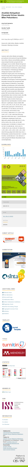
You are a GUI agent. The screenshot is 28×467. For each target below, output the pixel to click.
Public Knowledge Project (10, 448)
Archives (8, 7)
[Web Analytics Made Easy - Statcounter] (4, 365)
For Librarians (5, 424)
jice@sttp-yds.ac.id (12, 442)
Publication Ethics (9, 299)
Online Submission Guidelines (12, 302)
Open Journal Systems (9, 449)
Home (3, 7)
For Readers (5, 419)
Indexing (6, 311)
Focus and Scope (8, 297)
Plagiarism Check (8, 304)
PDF (5, 197)
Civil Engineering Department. (11, 432)
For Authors (5, 422)
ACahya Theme (7, 446)
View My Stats (11, 365)
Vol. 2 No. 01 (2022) (17, 7)
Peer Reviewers (8, 295)
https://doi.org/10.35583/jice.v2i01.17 (13, 39)
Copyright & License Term (11, 309)
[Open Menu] (1, 1)
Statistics (6, 313)
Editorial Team (8, 292)
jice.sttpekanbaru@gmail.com (11, 443)
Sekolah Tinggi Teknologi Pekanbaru (13, 434)
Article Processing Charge (11, 306)
